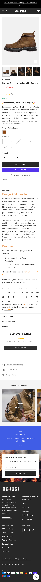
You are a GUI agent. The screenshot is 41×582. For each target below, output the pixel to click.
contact (7, 310)
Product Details (8, 321)
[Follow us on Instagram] (29, 530)
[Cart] (38, 11)
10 (11, 147)
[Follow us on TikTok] (33, 530)
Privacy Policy (7, 544)
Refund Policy (11, 370)
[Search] (7, 11)
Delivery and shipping (14, 365)
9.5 (5, 147)
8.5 (31, 141)
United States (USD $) (11, 559)
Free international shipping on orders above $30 (20, 4)
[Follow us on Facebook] (24, 530)
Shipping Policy (8, 532)
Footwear (6, 79)
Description (6, 190)
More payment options (20, 175)
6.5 (12, 141)
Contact (5, 548)
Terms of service (9, 540)
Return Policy (7, 536)
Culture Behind (8, 316)
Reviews (5, 326)
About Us (5, 552)
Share (4, 179)
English (25, 559)
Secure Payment (12, 375)
